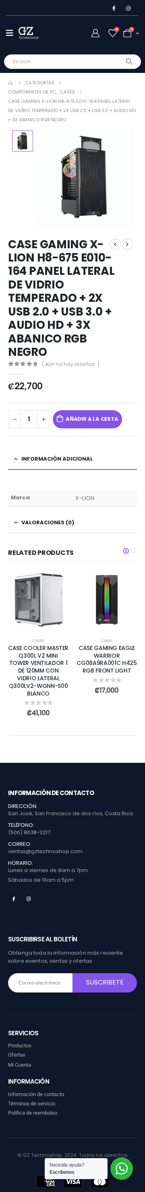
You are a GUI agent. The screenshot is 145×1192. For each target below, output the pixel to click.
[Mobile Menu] (12, 33)
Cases (38, 640)
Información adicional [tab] (57, 459)
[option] (22, 141)
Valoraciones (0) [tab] (47, 522)
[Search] (129, 62)
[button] (126, 550)
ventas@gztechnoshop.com (45, 851)
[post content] (38, 599)
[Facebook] (113, 8)
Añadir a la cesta (92, 419)
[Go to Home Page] (11, 82)
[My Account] (95, 33)
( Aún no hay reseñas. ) (70, 364)
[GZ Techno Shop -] (35, 33)
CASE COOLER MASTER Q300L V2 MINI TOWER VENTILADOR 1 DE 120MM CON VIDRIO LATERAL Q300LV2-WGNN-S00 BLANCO (38, 671)
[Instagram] (128, 8)
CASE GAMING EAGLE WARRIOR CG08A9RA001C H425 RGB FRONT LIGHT (107, 659)
